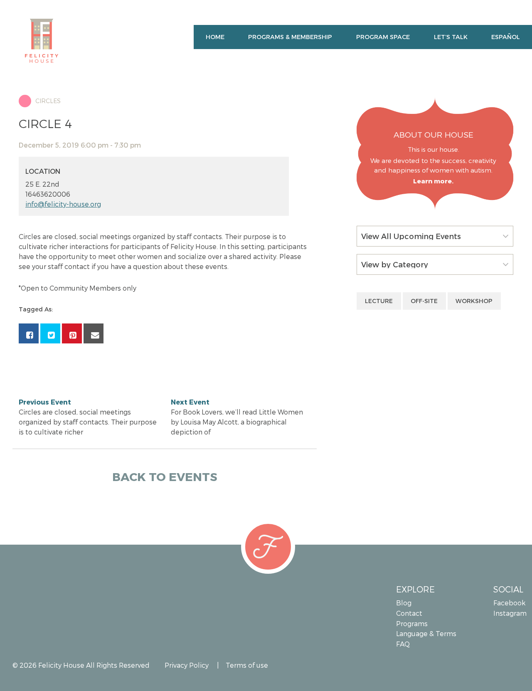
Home (215, 36)
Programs (412, 623)
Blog (403, 603)
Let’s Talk (451, 36)
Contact (409, 613)
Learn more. (433, 181)
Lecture (379, 300)
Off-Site (424, 300)
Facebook (509, 603)
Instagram (509, 613)
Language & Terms (426, 633)
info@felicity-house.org (63, 204)
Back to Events (164, 476)
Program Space (383, 36)
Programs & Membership (290, 36)
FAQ (403, 644)
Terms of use (247, 665)
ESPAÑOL (505, 36)
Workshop (474, 300)
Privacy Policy (187, 665)
